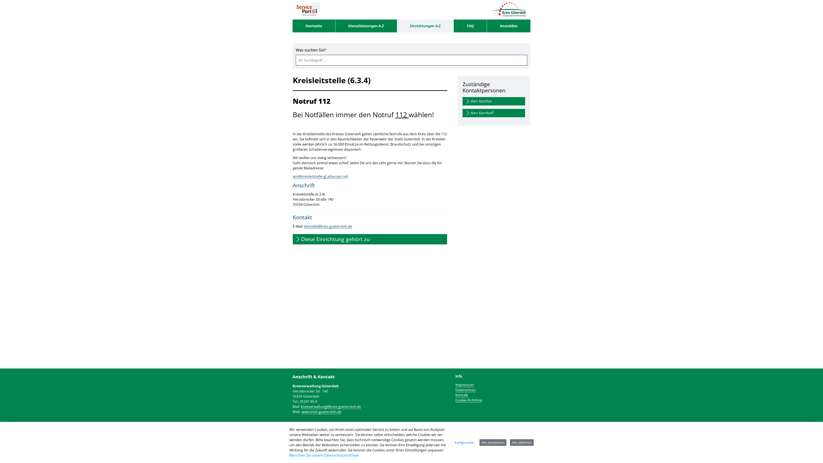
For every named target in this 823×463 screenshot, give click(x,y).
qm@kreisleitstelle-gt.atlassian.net (320, 176)
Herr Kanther (481, 101)
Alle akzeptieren (493, 442)
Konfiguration (464, 442)
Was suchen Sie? (311, 50)
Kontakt (461, 395)
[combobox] (411, 60)
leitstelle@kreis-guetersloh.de (328, 226)
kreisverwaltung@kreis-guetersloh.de (331, 406)
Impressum (464, 384)
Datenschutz (465, 390)
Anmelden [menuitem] (509, 26)
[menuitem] (314, 26)
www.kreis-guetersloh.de (321, 411)
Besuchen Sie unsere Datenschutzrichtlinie (324, 455)
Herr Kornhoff (482, 113)
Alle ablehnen (522, 442)
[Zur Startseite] (308, 9)
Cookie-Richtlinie (468, 400)
